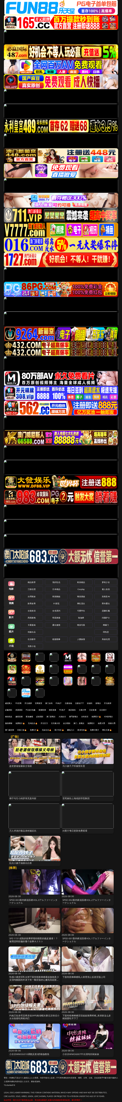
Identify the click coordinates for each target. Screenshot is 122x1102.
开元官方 (44, 723)
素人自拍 (106, 589)
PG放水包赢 (30, 710)
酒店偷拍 (72, 710)
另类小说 (32, 646)
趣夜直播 (19, 716)
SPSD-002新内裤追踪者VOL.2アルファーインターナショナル (86, 901)
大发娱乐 (62, 716)
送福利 (89, 703)
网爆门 (106, 625)
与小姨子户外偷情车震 (73, 765)
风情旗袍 (32, 617)
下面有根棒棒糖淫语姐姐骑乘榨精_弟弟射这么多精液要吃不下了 (86, 1017)
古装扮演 (32, 610)
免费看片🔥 (96, 716)
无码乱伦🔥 (32, 723)
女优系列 (56, 610)
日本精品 (56, 589)
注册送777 (79, 703)
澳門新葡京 (73, 716)
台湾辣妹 (32, 596)
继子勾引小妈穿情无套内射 (22, 798)
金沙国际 (66, 723)
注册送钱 (68, 703)
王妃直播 (92, 710)
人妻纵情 (81, 639)
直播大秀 (111, 723)
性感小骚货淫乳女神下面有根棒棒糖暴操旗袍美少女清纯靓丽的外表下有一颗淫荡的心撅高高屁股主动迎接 (34, 979)
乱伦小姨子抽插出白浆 (20, 862)
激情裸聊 (8, 723)
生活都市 (32, 639)
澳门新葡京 (50, 716)
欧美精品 (81, 582)
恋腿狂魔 (106, 610)
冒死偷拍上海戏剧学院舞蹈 (76, 798)
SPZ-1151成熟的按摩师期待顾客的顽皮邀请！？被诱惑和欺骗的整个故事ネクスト (33, 940)
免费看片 (91, 723)
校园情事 (56, 639)
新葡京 (98, 703)
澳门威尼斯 (9, 730)
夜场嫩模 (29, 716)
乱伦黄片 (103, 710)
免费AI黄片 (94, 730)
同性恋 (106, 632)
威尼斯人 (8, 703)
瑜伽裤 (81, 617)
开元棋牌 (28, 703)
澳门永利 (49, 703)
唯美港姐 (81, 596)
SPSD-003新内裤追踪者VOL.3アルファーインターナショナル (33, 901)
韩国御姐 (56, 596)
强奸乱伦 (56, 582)
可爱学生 (81, 610)
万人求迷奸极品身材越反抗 (22, 830)
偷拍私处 (8, 716)
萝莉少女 (106, 582)
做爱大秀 (101, 723)
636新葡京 (108, 716)
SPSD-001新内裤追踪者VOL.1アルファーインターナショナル (86, 940)
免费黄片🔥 (20, 723)
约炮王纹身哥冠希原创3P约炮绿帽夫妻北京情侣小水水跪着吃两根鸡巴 (34, 1017)
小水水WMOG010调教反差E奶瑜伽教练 (29, 1054)
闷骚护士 (106, 617)
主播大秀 (82, 710)
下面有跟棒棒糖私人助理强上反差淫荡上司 (83, 976)
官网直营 (38, 703)
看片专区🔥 (59, 730)
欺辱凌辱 (32, 603)
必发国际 (39, 716)
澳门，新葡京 (78, 723)
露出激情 (56, 625)
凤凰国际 (19, 710)
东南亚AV (106, 596)
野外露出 (106, 603)
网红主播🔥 (107, 730)
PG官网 (18, 703)
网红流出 (81, 603)
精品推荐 (32, 582)
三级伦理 (32, 589)
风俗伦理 (106, 639)
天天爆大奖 (55, 723)
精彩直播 (52, 710)
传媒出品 (32, 632)
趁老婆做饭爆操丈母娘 (20, 765)
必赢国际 (8, 710)
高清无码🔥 (82, 730)
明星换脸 (56, 617)
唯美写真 (81, 625)
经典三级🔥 (22, 730)
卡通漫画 (32, 625)
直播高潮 (42, 710)
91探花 (56, 603)
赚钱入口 (70, 730)
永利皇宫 (85, 716)
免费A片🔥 (34, 730)
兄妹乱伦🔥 (46, 730)
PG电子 (59, 703)
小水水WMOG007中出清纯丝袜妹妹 (80, 1054)
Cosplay (81, 589)
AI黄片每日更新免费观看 (74, 830)
